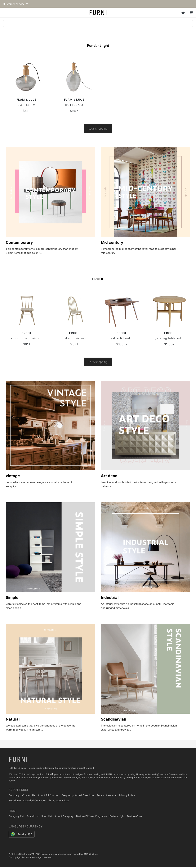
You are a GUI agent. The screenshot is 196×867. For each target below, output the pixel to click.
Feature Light (116, 816)
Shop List (46, 816)
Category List (16, 816)
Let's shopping (98, 128)
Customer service (14, 4)
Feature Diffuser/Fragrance (91, 816)
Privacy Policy (127, 795)
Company (14, 795)
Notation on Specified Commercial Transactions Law (39, 800)
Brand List (33, 816)
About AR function (48, 795)
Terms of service (106, 795)
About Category (64, 816)
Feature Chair (134, 816)
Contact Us (28, 795)
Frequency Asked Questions (78, 795)
